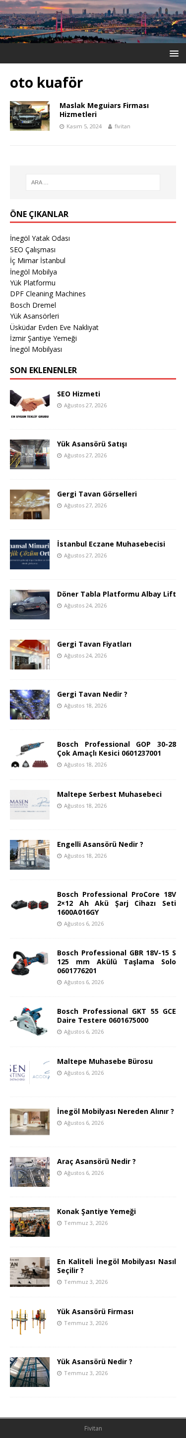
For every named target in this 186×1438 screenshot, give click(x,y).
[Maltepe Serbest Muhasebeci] (30, 813)
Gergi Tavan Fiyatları (94, 644)
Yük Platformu (33, 282)
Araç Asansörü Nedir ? (96, 1161)
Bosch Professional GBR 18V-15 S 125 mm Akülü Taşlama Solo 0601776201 (116, 961)
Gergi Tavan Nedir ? (92, 694)
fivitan (122, 126)
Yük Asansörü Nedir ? (94, 1361)
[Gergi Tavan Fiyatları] (30, 663)
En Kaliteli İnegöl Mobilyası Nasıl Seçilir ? (116, 1266)
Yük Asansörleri (34, 316)
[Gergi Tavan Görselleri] (30, 513)
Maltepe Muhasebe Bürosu (105, 1061)
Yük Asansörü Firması (95, 1311)
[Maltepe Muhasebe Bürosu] (30, 1080)
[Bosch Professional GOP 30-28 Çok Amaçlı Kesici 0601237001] (30, 763)
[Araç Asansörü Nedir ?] (30, 1180)
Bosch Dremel (33, 305)
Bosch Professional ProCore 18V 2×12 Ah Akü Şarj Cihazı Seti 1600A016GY (116, 903)
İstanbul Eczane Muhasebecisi (111, 544)
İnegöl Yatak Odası (40, 238)
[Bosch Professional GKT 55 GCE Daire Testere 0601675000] (30, 1030)
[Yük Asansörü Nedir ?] (30, 1380)
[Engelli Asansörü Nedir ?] (30, 863)
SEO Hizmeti (78, 393)
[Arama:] (93, 182)
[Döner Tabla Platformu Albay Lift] (30, 613)
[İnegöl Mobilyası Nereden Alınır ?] (30, 1130)
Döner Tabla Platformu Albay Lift (116, 594)
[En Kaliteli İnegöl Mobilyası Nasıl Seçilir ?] (30, 1280)
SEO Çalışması (33, 249)
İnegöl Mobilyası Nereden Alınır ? (115, 1111)
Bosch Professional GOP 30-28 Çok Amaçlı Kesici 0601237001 (116, 748)
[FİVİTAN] (93, 37)
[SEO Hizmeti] (30, 413)
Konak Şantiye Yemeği (96, 1211)
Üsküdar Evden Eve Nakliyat (54, 327)
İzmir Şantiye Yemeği (43, 338)
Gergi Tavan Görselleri (97, 493)
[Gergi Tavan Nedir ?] (30, 713)
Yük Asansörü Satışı (92, 443)
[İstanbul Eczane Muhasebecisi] (30, 563)
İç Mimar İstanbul (37, 260)
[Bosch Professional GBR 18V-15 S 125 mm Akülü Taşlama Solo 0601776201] (30, 972)
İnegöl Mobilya (33, 272)
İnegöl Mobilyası (36, 349)
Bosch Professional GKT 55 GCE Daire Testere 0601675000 (116, 1015)
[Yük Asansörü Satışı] (30, 463)
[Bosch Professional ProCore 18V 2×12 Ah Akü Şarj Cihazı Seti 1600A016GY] (30, 913)
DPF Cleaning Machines (48, 293)
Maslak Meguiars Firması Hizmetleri (104, 110)
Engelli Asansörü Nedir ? (100, 844)
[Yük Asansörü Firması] (30, 1330)
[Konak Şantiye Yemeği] (30, 1230)
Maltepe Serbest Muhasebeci (109, 794)
